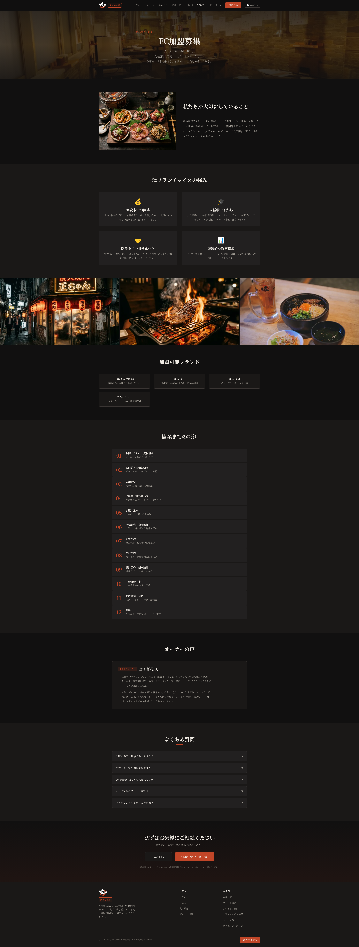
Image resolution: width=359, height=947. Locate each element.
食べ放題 (163, 5)
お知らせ (189, 5)
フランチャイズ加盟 (233, 914)
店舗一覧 (176, 5)
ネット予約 (228, 920)
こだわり (138, 5)
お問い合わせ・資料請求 (195, 856)
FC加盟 (201, 5)
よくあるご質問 (230, 908)
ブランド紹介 (229, 902)
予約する (233, 5)
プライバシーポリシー (234, 925)
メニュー (151, 5)
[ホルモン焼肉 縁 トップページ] (102, 5)
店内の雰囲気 (186, 914)
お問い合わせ (215, 5)
